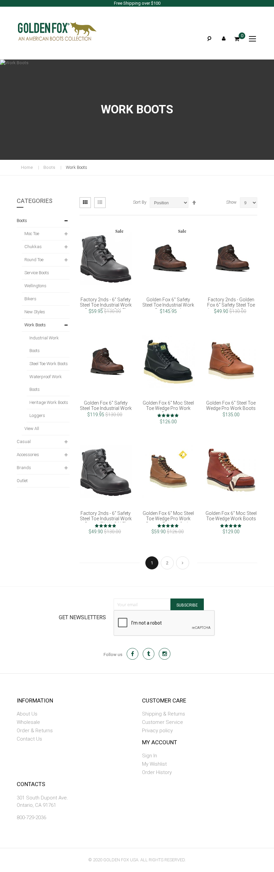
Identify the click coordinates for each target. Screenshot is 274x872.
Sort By (139, 202)
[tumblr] (148, 654)
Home (27, 167)
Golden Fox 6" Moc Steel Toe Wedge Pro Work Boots (168, 408)
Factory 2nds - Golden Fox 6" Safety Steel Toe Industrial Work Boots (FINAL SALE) (231, 307)
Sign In (149, 756)
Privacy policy (157, 731)
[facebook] (132, 654)
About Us (27, 714)
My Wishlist (154, 764)
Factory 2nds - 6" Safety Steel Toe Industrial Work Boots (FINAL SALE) (106, 305)
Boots (49, 167)
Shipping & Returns (163, 714)
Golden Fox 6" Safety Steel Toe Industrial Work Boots (106, 408)
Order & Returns (35, 731)
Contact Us (29, 739)
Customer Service (162, 722)
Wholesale (28, 722)
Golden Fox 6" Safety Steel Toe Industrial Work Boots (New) (168, 305)
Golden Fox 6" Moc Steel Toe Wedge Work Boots (231, 516)
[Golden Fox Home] (47, 31)
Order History (157, 772)
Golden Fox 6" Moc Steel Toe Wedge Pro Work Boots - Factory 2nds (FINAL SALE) (168, 521)
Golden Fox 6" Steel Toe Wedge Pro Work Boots (231, 405)
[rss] (164, 654)
